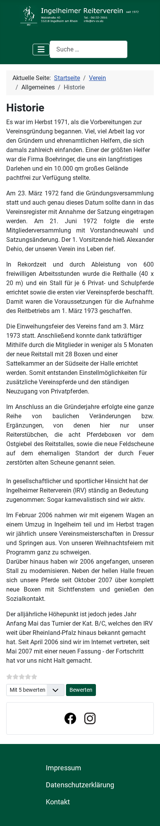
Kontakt (58, 802)
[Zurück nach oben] (146, 812)
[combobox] (88, 49)
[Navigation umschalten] (41, 49)
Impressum (63, 768)
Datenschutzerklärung (80, 785)
